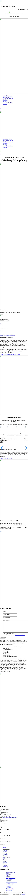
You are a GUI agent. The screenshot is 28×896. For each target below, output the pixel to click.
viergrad (23, 894)
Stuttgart (5, 862)
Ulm (4, 864)
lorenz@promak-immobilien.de (7, 335)
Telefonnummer (6, 617)
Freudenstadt (9, 879)
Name (4, 611)
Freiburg (5, 853)
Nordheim (8, 886)
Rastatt (4, 861)
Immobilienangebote (8, 97)
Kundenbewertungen (8, 98)
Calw (7, 875)
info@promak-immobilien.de (10, 817)
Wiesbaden (5, 865)
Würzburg (5, 866)
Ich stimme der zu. (17, 635)
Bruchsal (5, 851)
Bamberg (5, 850)
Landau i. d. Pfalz (10, 883)
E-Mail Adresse (7, 614)
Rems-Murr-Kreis (10, 888)
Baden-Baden (6, 849)
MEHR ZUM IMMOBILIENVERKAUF (10, 354)
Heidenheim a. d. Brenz (11, 882)
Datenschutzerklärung (8, 633)
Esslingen (8, 876)
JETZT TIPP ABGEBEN (6, 458)
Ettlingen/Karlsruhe (10, 878)
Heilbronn (5, 854)
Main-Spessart (6, 857)
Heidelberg (8, 880)
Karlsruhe (5, 855)
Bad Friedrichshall (10, 872)
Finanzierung (9, 102)
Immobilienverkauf (7, 96)
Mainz (4, 858)
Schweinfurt (9, 890)
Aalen (4, 847)
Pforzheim (5, 859)
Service (4, 101)
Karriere (5, 104)
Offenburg (8, 887)
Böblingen (8, 874)
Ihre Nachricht (6, 620)
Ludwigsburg (9, 884)
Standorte (5, 100)
